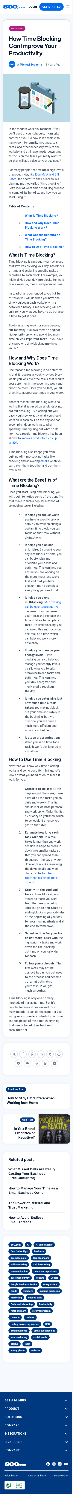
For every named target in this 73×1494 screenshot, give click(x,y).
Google (54, 1277)
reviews (30, 1317)
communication (19, 1271)
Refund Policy (11, 1475)
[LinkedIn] (60, 1464)
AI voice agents (44, 1244)
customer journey (20, 1277)
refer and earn (18, 1310)
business (39, 1251)
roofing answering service (25, 1324)
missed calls (35, 1297)
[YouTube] (66, 1464)
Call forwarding (41, 1264)
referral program (41, 1310)
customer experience (45, 1271)
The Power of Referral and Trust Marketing (29, 1205)
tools (27, 1343)
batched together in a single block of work (41, 878)
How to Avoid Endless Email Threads (25, 1220)
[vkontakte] (27, 1063)
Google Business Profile (24, 1284)
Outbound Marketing (22, 1304)
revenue (15, 1317)
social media (40, 1337)
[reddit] (59, 1054)
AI (28, 1244)
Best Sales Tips (19, 1251)
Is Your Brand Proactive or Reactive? (24, 1133)
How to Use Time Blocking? (44, 247)
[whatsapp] (45, 1063)
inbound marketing (49, 1291)
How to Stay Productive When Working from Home (31, 1100)
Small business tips (44, 1330)
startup (14, 1343)
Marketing (16, 1297)
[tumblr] (50, 1054)
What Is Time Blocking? (41, 215)
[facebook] (23, 1054)
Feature (40, 1277)
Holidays (28, 1291)
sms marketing (19, 1337)
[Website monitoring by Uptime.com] (14, 1485)
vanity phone (18, 1350)
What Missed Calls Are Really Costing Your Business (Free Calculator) (31, 1173)
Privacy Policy (61, 1475)
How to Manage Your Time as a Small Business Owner (33, 1190)
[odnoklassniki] (36, 1063)
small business (19, 1330)
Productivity (17, 28)
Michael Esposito (31, 64)
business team (41, 1258)
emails (44, 461)
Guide (14, 1291)
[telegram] (54, 1063)
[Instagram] (54, 1464)
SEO (47, 1324)
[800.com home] (14, 7)
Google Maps (50, 1284)
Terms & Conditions (36, 1475)
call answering (19, 1264)
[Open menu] (68, 7)
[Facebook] (48, 1464)
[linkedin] (41, 1054)
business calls (19, 1258)
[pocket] (18, 1063)
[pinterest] (32, 1054)
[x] (14, 1054)
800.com (16, 1244)
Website (35, 1350)
